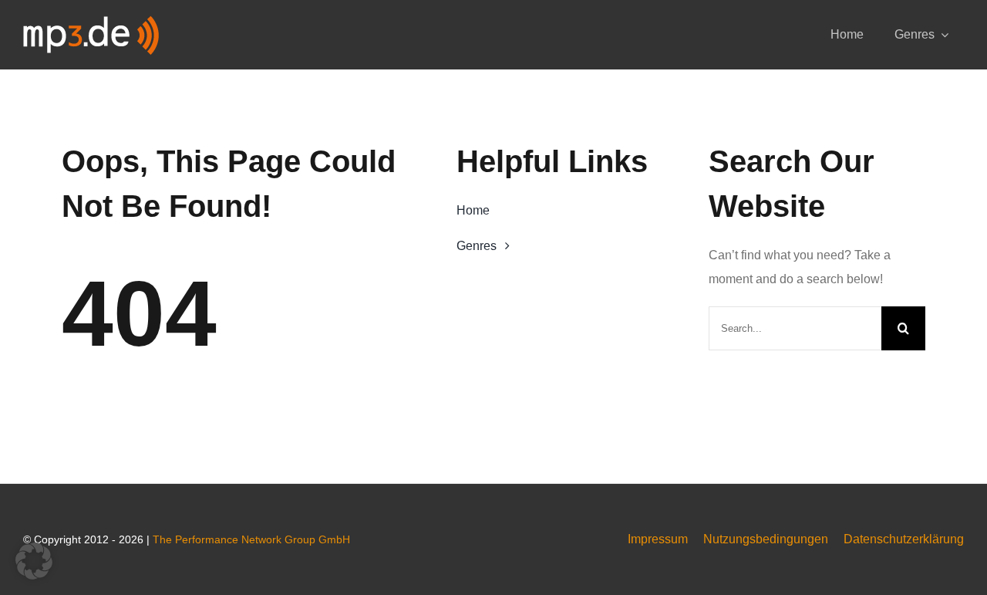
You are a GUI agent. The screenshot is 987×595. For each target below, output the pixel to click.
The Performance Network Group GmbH (251, 539)
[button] (34, 561)
